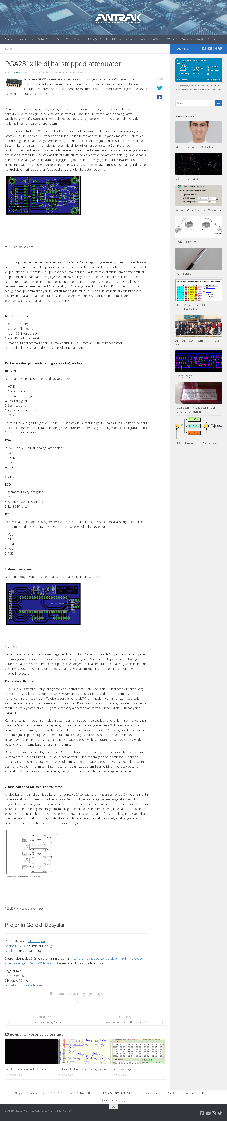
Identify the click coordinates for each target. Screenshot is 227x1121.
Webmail (172, 39)
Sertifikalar (156, 39)
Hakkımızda (24, 39)
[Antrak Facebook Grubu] (204, 48)
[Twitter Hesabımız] (220, 48)
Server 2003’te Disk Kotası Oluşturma (198, 210)
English (186, 39)
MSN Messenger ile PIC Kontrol (194, 147)
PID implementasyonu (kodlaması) (196, 443)
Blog (7, 39)
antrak (18, 72)
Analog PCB (13, 946)
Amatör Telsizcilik (67, 39)
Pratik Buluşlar (184, 273)
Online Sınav (45, 39)
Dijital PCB (11, 951)
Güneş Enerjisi (183, 376)
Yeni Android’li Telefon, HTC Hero (25, 1069)
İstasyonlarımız (134, 39)
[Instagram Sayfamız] (215, 48)
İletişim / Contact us (208, 39)
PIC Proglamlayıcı (122, 1069)
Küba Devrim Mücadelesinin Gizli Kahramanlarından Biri (195, 409)
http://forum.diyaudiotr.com (23, 985)
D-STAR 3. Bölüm (185, 242)
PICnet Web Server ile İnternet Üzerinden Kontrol (193, 307)
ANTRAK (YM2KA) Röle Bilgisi (101, 39)
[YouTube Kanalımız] (209, 48)
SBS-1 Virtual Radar (187, 179)
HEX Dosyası (36, 941)
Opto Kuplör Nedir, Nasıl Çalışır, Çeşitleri (82, 1069)
